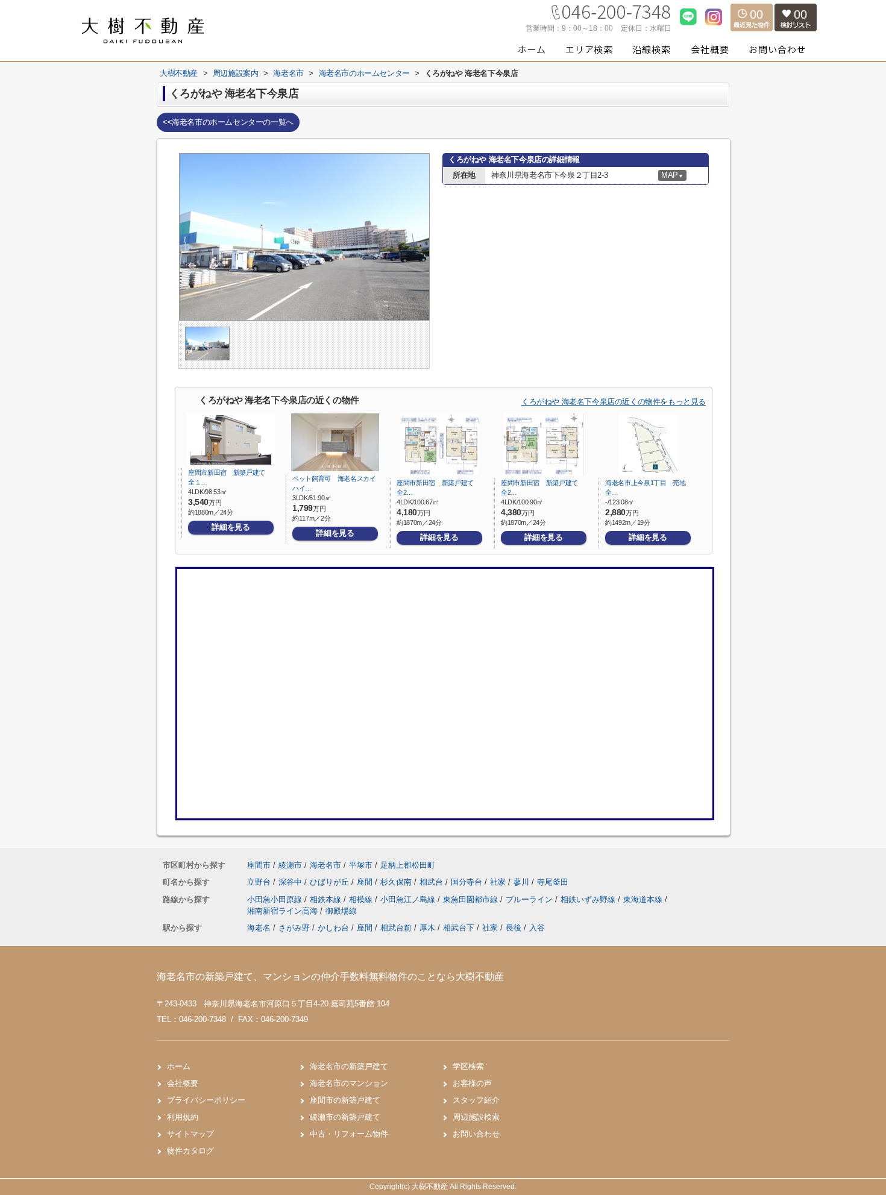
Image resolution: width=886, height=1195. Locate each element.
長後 (513, 927)
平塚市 (360, 865)
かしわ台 (333, 927)
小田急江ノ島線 (409, 899)
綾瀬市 (290, 865)
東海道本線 (644, 899)
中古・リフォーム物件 (349, 1133)
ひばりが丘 (330, 881)
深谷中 (291, 881)
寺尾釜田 (552, 881)
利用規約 (182, 1116)
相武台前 (396, 927)
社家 (499, 881)
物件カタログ (190, 1150)
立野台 (260, 881)
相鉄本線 (327, 899)
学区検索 (468, 1066)
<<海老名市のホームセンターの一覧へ (228, 122)
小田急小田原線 (275, 899)
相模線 (362, 899)
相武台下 (458, 927)
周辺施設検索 (476, 1116)
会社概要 (182, 1083)
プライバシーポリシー (206, 1100)
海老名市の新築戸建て (349, 1066)
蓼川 (523, 881)
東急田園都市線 (471, 899)
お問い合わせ (476, 1133)
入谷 (537, 927)
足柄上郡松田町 (407, 865)
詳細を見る (231, 527)
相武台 (432, 881)
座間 (366, 881)
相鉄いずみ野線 (589, 899)
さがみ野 (294, 927)
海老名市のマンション (349, 1083)
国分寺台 (468, 881)
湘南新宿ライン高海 (283, 910)
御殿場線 (341, 910)
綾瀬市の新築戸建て (345, 1116)
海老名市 (325, 865)
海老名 (259, 927)
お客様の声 (472, 1083)
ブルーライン (530, 899)
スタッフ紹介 (476, 1100)
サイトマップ (190, 1133)
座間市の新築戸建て (345, 1100)
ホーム (178, 1066)
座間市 (259, 865)
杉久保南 (397, 881)
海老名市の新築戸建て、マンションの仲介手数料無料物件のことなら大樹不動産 (330, 976)
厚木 (427, 927)
